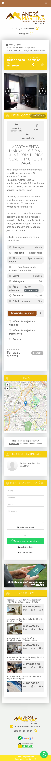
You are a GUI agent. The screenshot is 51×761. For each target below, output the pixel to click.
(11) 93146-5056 (25, 28)
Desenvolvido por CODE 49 (25, 759)
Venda (18, 45)
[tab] (22, 313)
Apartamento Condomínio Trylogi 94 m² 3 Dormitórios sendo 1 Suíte (25, 658)
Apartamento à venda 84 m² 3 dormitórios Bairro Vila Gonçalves (22, 639)
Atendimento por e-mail (27, 726)
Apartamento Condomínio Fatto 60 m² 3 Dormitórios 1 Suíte (25, 620)
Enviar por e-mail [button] (26, 527)
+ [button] (7, 384)
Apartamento (14, 50)
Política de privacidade (25, 757)
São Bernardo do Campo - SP (22, 47)
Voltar (42, 50)
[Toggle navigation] (46, 3)
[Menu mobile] (3, 3)
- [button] (8, 388)
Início (10, 45)
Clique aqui (14, 443)
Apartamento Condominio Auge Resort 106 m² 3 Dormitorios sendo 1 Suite (24, 601)
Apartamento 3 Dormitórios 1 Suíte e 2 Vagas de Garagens (24, 677)
